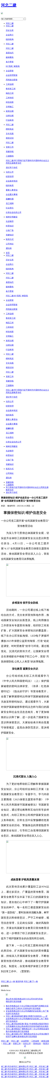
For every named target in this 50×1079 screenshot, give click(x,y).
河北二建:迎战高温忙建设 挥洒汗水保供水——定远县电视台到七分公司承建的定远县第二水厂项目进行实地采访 (27, 1018)
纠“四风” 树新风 (13, 66)
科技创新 (10, 102)
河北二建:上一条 (8, 981)
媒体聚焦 (10, 57)
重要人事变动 (11, 190)
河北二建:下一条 (31, 981)
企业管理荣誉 (11, 75)
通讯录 (9, 248)
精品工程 (10, 93)
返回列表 (19, 981)
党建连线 (10, 152)
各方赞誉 (10, 62)
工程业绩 (10, 84)
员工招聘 (10, 203)
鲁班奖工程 (11, 89)
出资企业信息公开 (13, 212)
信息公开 (10, 172)
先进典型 (10, 221)
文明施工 (10, 107)
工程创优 (10, 98)
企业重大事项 (11, 194)
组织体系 (10, 185)
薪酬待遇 (10, 199)
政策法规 (10, 111)
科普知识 (10, 226)
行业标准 (10, 120)
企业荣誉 (10, 71)
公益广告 (10, 230)
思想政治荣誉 (11, 80)
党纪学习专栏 (11, 168)
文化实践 (10, 134)
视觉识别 (10, 138)
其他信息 (37, 1043)
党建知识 (10, 235)
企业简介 (10, 35)
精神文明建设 (11, 217)
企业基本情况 (11, 181)
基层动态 (10, 53)
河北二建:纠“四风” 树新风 (17, 296)
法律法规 (10, 116)
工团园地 (10, 156)
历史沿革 (10, 30)
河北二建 (9, 5)
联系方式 (10, 239)
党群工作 (10, 147)
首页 (8, 253)
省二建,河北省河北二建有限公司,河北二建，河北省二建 (25, 1066)
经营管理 (10, 176)
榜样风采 (10, 129)
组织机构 (10, 39)
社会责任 (10, 208)
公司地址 (10, 244)
